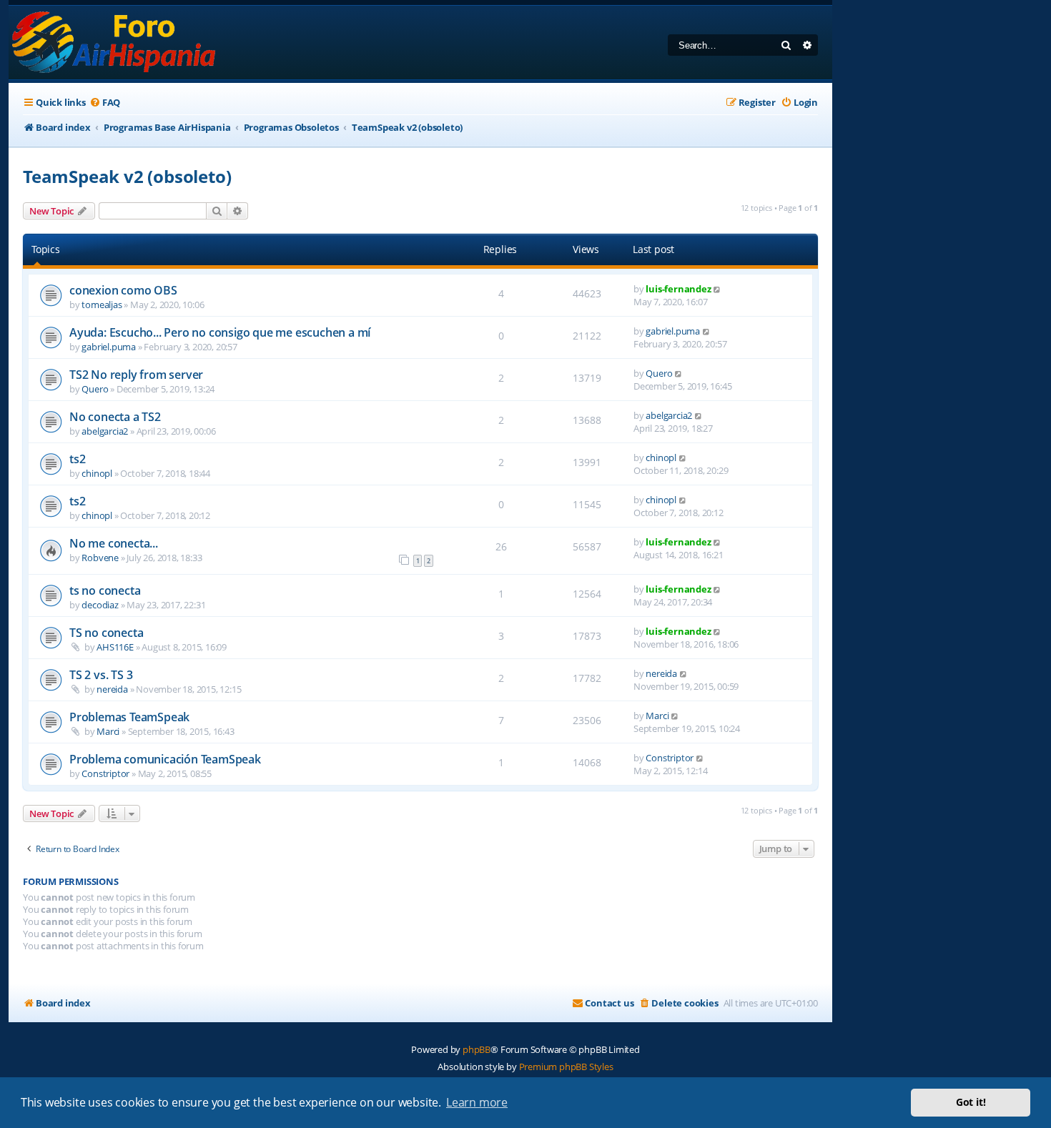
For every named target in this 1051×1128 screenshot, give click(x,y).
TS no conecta (106, 632)
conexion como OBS (123, 290)
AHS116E (115, 646)
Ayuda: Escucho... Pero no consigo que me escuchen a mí (219, 332)
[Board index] (115, 42)
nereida (112, 689)
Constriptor (105, 773)
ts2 (77, 459)
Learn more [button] (477, 1102)
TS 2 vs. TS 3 (100, 675)
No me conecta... (113, 543)
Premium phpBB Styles (566, 1066)
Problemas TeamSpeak (129, 717)
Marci (108, 731)
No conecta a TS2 (115, 417)
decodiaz (100, 604)
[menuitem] (104, 102)
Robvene (100, 557)
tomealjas (102, 304)
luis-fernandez (678, 288)
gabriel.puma (109, 346)
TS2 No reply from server (136, 374)
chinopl (97, 473)
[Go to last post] (717, 288)
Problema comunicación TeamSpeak (165, 759)
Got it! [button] (971, 1102)
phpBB (476, 1049)
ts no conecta (104, 590)
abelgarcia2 (105, 431)
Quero (95, 388)
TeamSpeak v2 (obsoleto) (127, 176)
